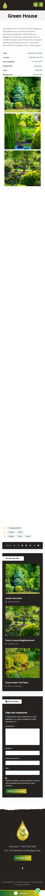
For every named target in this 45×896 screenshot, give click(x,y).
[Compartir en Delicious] (30, 545)
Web (7, 768)
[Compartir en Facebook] (14, 545)
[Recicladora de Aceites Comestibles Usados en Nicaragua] (5, 5)
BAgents (27, 885)
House (28, 536)
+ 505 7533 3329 (28, 846)
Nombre (8, 748)
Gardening (11, 601)
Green (20, 536)
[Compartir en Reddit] (26, 545)
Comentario (10, 726)
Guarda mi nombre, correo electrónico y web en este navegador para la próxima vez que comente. (22, 783)
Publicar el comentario (16, 791)
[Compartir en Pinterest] (22, 545)
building (11, 536)
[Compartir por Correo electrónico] (38, 545)
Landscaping (17, 686)
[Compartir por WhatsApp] (34, 545)
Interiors (11, 532)
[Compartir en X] (18, 545)
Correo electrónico (12, 758)
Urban (20, 532)
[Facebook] (22, 868)
